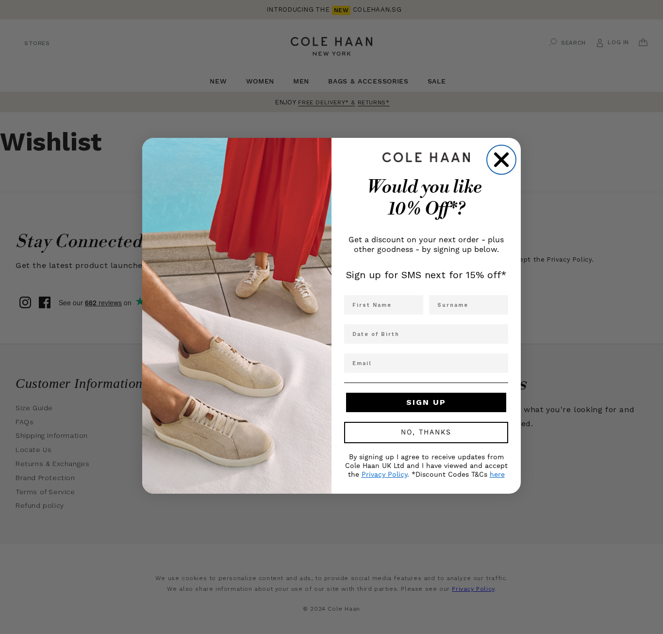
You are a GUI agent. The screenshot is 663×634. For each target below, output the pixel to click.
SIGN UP (426, 402)
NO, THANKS (426, 432)
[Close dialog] (501, 159)
